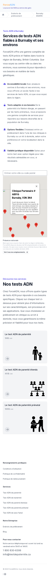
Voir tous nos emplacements (14, 252)
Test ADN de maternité (12, 498)
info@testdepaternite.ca (17, 554)
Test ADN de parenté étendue (15, 503)
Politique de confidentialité (14, 474)
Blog (5, 532)
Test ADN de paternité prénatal (15, 508)
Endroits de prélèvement (16, 14)
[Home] (3, 14)
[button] (25, 218)
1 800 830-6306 (12, 550)
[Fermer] (36, 186)
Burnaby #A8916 (39, 14)
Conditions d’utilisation (12, 469)
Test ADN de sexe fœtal (13, 513)
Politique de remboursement (14, 479)
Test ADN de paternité (12, 493)
